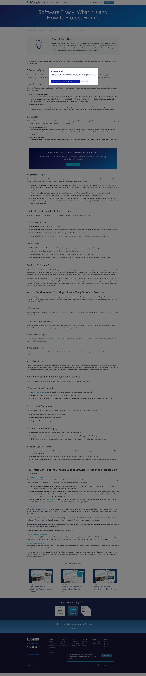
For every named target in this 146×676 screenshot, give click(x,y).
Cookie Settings (84, 81)
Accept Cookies (56, 81)
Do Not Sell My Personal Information (70, 81)
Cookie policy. (57, 77)
